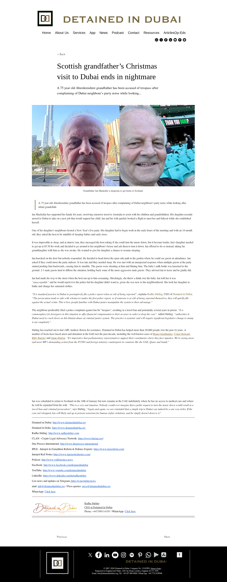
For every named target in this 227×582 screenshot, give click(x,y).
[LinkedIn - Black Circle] (170, 40)
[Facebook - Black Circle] (166, 40)
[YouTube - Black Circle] (175, 40)
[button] (62, 54)
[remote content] (113, 371)
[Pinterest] (179, 40)
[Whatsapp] (156, 40)
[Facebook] (98, 555)
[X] (161, 40)
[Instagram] (123, 555)
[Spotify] (184, 40)
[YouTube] (115, 555)
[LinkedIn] (107, 555)
